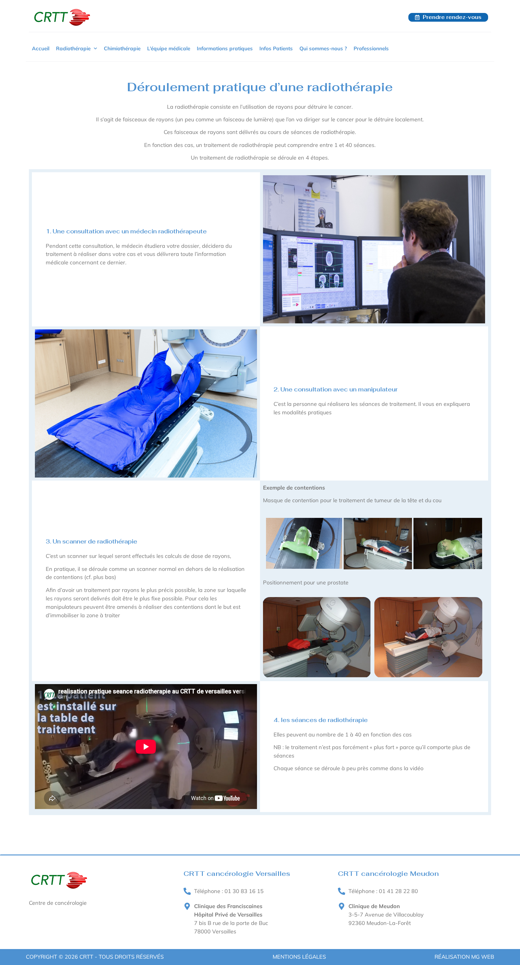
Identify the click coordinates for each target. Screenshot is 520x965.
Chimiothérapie (122, 48)
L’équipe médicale (168, 48)
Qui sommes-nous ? (323, 48)
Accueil (40, 48)
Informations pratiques (225, 48)
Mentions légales (299, 956)
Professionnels (371, 48)
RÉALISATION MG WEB (464, 956)
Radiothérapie (73, 48)
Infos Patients (276, 48)
